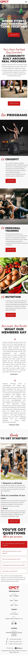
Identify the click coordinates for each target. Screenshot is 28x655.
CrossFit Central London (15, 644)
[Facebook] (15, 623)
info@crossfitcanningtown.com (14, 618)
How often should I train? (10, 571)
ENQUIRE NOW (14, 103)
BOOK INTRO (14, 35)
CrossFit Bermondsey (15, 639)
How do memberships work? (11, 559)
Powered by (10, 648)
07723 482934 (14, 614)
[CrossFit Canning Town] (6, 641)
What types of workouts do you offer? (13, 565)
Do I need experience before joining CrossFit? (13, 544)
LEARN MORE (11, 181)
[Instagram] (12, 623)
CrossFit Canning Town (15, 641)
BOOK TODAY (14, 521)
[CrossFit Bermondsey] (7, 639)
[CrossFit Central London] (6, 643)
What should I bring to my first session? (11, 552)
